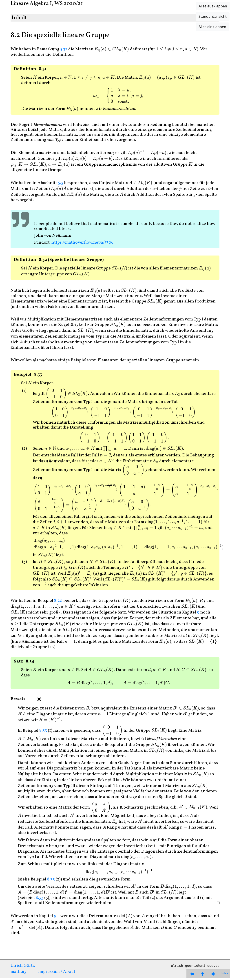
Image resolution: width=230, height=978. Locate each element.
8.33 (43, 730)
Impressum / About (56, 972)
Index (224, 973)
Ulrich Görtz (23, 966)
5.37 (63, 49)
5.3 (60, 183)
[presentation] (111, 49)
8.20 (58, 601)
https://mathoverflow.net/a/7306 (82, 242)
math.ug (19, 972)
